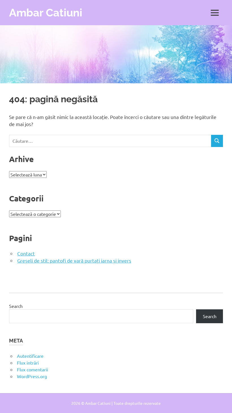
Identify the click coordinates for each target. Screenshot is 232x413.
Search (16, 306)
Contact (26, 253)
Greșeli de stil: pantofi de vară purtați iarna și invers (74, 260)
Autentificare (30, 356)
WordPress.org (32, 376)
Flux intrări (28, 362)
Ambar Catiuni (45, 12)
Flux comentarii (32, 369)
